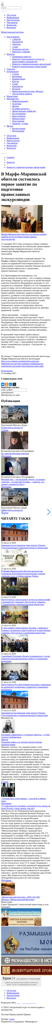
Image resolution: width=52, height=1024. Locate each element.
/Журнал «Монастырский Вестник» (18, 899)
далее (11, 1019)
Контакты (11, 27)
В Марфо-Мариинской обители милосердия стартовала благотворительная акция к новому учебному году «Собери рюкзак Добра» (23, 573)
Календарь (12, 25)
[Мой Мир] (10, 384)
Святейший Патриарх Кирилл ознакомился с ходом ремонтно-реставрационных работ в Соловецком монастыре (25, 658)
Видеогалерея (18, 128)
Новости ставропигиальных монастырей (31, 64)
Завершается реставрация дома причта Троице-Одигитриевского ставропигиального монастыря (24, 546)
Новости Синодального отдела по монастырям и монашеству (28, 60)
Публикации (13, 71)
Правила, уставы (20, 123)
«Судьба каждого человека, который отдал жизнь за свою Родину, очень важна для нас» (25, 807)
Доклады (16, 44)
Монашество (13, 99)
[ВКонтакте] (2, 384)
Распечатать (6, 371)
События (16, 39)
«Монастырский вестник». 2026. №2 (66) (20, 897)
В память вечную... (21, 108)
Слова (15, 47)
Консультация (18, 116)
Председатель (13, 20)
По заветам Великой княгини (15, 453)
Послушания (18, 121)
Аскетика (16, 104)
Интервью (17, 76)
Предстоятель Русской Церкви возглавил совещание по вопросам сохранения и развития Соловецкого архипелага (26, 687)
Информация (13, 17)
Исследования (19, 113)
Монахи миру (18, 118)
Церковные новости (21, 56)
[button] (49, 512)
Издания (16, 89)
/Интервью (6, 456)
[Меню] (2, 5)
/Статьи (4, 430)
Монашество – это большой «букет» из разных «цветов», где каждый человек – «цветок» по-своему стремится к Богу (23, 482)
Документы (12, 22)
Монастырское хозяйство (24, 111)
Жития (15, 106)
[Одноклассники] (6, 384)
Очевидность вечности (12, 427)
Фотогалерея (18, 131)
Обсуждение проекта (22, 94)
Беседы (15, 81)
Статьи (15, 74)
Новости (11, 54)
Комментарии (18, 79)
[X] (14, 384)
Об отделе (11, 15)
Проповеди (17, 42)
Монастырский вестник (12, 32)
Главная (10, 157)
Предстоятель (13, 37)
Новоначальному (20, 101)
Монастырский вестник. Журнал (27, 91)
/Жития (4, 739)
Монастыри (12, 96)
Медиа (10, 126)
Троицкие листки (20, 49)
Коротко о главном (21, 52)
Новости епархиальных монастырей (29, 66)
